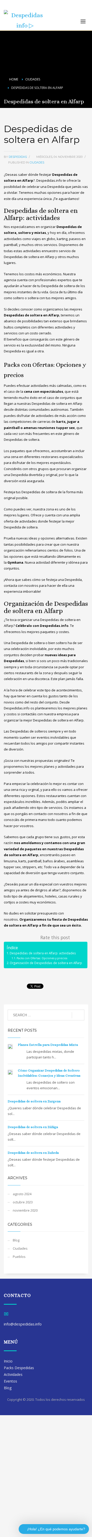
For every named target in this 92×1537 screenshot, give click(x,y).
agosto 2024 (22, 1194)
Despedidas (18, 157)
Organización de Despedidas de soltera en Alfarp (46, 963)
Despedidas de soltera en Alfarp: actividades (43, 953)
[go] (78, 1015)
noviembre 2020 (25, 1210)
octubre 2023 (23, 1202)
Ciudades (37, 162)
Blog (16, 1240)
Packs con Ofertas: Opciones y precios (42, 958)
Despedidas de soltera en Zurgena (34, 1101)
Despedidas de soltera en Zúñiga (33, 1127)
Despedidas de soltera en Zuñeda (33, 1153)
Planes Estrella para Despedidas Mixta (48, 1045)
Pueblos (19, 1256)
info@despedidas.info (20, 7)
